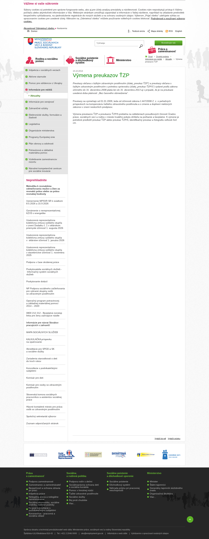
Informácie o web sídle (117, 533)
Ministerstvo (123, 60)
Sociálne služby (77, 497)
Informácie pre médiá (153, 59)
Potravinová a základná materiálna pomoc (41, 151)
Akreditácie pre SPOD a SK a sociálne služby (40, 350)
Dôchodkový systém (119, 484)
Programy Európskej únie (42, 137)
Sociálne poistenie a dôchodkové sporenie (120, 474)
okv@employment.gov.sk (92, 533)
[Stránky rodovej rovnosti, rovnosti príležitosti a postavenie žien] (93, 456)
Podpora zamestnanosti (41, 481)
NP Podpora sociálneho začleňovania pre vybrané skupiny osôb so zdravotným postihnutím (45, 291)
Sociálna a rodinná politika (76, 474)
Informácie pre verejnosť (41, 101)
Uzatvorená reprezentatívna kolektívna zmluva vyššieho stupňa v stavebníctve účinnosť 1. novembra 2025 (45, 251)
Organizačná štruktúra (161, 493)
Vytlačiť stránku (174, 439)
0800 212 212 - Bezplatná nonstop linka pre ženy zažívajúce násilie (44, 314)
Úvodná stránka (162, 56)
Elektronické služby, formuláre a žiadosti (45, 116)
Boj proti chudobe (78, 500)
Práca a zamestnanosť (167, 50)
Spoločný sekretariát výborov (41, 416)
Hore (190, 519)
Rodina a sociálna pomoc (46, 60)
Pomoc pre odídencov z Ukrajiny (45, 83)
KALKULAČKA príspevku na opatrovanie (39, 340)
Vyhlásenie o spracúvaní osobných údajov (150, 533)
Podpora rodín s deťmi (80, 481)
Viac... (72, 503)
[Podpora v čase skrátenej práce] (119, 459)
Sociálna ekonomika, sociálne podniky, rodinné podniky (44, 503)
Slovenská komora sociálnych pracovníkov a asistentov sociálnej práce (44, 397)
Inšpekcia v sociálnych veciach (44, 70)
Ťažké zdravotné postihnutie (83, 493)
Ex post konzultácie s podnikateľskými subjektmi (42, 509)
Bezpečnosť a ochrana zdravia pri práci (44, 489)
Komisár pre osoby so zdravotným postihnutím (44, 386)
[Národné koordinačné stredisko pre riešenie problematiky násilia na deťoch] (171, 462)
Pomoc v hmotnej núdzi (81, 490)
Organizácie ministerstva (41, 130)
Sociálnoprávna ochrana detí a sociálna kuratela (84, 485)
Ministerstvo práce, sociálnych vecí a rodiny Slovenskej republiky (56, 44)
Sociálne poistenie (118, 481)
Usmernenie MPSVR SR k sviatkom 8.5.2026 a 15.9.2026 (44, 202)
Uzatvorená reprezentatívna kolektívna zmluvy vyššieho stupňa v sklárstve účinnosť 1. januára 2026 (45, 238)
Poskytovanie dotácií (37, 281)
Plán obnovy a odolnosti (41, 143)
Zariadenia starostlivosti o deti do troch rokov (41, 359)
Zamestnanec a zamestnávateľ (45, 484)
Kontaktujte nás (168, 42)
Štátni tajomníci (158, 484)
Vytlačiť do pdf (160, 439)
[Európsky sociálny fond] (38, 456)
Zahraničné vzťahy (38, 108)
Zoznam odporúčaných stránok (42, 423)
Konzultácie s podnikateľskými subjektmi (41, 369)
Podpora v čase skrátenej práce (42, 262)
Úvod (150, 56)
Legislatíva (34, 124)
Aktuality (168, 59)
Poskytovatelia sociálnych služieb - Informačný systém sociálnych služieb (44, 272)
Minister (154, 481)
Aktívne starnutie (37, 76)
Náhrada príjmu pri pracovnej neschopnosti (124, 489)
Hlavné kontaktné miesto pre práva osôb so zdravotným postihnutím (44, 408)
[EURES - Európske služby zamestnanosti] (145, 456)
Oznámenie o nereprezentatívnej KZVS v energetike (43, 211)
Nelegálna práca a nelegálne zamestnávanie (43, 498)
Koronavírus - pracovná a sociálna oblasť (42, 514)
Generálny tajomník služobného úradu (166, 489)
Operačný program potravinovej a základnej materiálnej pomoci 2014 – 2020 (42, 303)
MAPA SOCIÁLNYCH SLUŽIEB (42, 332)
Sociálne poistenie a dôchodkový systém (86, 60)
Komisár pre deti (34, 377)
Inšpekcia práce (37, 493)
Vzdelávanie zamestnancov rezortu (43, 160)
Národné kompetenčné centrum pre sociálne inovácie (45, 169)
